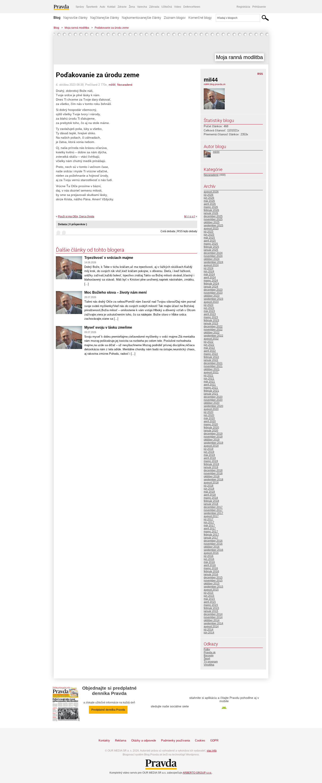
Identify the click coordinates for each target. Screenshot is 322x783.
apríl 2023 (210, 314)
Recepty (209, 655)
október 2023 (211, 295)
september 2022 (213, 335)
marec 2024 (211, 280)
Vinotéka (209, 664)
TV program (211, 661)
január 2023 (211, 323)
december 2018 (213, 470)
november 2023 (213, 292)
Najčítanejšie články (104, 17)
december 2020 (213, 396)
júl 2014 (208, 629)
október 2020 (211, 403)
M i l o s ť (189, 216)
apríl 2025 (210, 240)
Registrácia (243, 6)
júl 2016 (208, 556)
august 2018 (211, 482)
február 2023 (211, 320)
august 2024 (211, 265)
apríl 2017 (210, 528)
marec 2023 (211, 317)
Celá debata (168, 231)
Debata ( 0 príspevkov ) (72, 224)
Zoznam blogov (175, 17)
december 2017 (213, 507)
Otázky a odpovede (143, 740)
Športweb (91, 6)
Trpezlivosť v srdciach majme (108, 258)
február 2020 (211, 427)
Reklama (120, 740)
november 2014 (213, 617)
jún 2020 (209, 415)
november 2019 (213, 436)
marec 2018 (211, 497)
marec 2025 (211, 243)
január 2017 (211, 537)
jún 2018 (209, 488)
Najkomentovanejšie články (141, 17)
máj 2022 (209, 347)
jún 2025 (209, 234)
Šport (207, 658)
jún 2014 (209, 632)
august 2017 (211, 516)
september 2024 (213, 262)
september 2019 (213, 442)
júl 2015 (208, 592)
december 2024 (213, 253)
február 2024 (211, 283)
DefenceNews (191, 6)
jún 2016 (209, 559)
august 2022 (211, 338)
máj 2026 (209, 200)
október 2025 (211, 222)
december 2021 (213, 363)
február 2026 (211, 210)
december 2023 (213, 289)
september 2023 (213, 298)
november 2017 (213, 510)
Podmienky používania (175, 740)
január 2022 (211, 360)
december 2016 (213, 540)
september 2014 (213, 623)
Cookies (200, 740)
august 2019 (211, 445)
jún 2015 (209, 595)
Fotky (207, 649)
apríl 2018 (210, 494)
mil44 (112, 84)
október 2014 (211, 620)
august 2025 (211, 228)
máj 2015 (209, 598)
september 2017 (213, 513)
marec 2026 (211, 207)
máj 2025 (209, 237)
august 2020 (211, 409)
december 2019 (213, 433)
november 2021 (213, 366)
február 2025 (211, 246)
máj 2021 (209, 381)
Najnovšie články (75, 17)
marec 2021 (211, 387)
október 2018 (211, 476)
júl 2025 (208, 231)
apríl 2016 (210, 565)
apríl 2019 (210, 458)
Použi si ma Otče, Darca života (76, 216)
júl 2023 (208, 305)
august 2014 (211, 626)
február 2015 (211, 608)
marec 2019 (211, 461)
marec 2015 (211, 605)
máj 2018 (209, 491)
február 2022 (211, 357)
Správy (80, 6)
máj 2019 (209, 455)
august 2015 (211, 589)
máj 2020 (209, 418)
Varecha (142, 6)
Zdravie (122, 6)
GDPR (214, 740)
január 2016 (211, 574)
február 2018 (211, 500)
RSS (260, 73)
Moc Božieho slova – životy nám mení (115, 292)
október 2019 (211, 439)
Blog (56, 17)
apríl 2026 (210, 204)
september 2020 (213, 406)
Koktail (111, 6)
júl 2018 (208, 485)
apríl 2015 (210, 601)
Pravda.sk (210, 652)
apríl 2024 (210, 277)
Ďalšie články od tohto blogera (90, 249)
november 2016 (213, 543)
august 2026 (211, 191)
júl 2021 (208, 375)
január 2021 (211, 393)
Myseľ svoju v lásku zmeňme (108, 327)
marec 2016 (211, 568)
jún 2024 (209, 271)
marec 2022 (211, 354)
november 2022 (213, 329)
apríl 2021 (210, 384)
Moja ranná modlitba (77, 27)
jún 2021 (209, 378)
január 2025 (211, 249)
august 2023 (211, 301)
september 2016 (213, 549)
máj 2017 (209, 525)
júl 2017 (208, 519)
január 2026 (211, 213)
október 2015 (211, 583)
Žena (132, 6)
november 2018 (213, 473)
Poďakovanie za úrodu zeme (112, 27)
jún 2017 (209, 522)
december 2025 (213, 216)
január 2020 (211, 430)
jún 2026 (209, 197)
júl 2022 (208, 341)
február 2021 (211, 390)
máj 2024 (209, 274)
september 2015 (213, 586)
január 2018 (211, 504)
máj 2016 (209, 562)
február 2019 (211, 464)
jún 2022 (209, 344)
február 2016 (211, 571)
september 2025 (213, 225)
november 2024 (213, 256)
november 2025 (213, 219)
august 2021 (211, 372)
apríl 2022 (210, 350)
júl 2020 (208, 412)
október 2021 (211, 369)
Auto (102, 6)
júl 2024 (208, 268)
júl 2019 (208, 448)
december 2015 (213, 577)
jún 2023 (209, 308)
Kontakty (104, 740)
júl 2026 (208, 194)
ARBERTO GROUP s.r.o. (197, 772)
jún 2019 (209, 451)
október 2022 (211, 332)
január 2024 (211, 286)
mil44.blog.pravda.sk (215, 84)
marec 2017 (211, 531)
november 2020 (213, 399)
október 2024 (211, 259)
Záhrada (154, 6)
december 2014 (213, 614)
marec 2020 (211, 424)
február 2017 (211, 534)
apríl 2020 (210, 421)
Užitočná (166, 6)
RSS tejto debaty (187, 231)
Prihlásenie (259, 6)
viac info (212, 750)
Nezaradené (124, 84)
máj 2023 (209, 311)
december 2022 (213, 326)
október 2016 (211, 546)
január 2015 (211, 611)
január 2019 (211, 467)
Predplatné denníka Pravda (108, 709)
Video (177, 6)
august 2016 (211, 553)
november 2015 (213, 580)
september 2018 (213, 479)
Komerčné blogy (200, 17)
